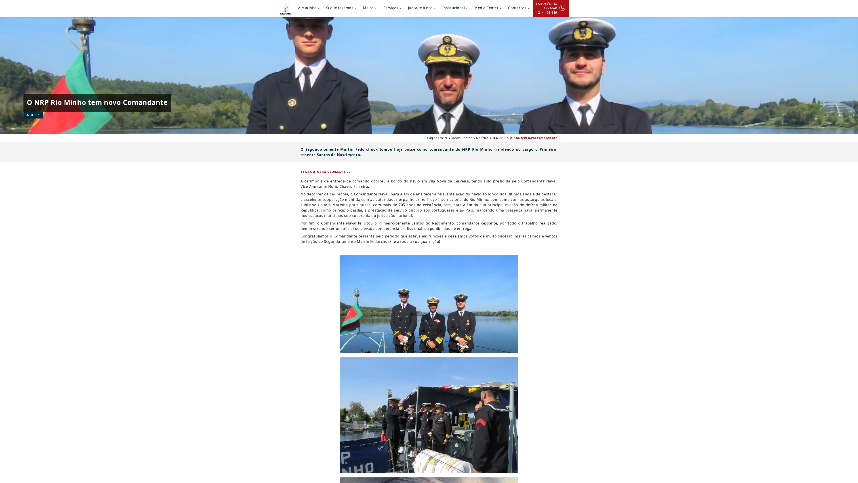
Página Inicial (437, 138)
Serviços (390, 7)
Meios (368, 7)
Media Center (486, 7)
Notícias (482, 138)
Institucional (453, 7)
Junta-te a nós (420, 7)
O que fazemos (339, 7)
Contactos (517, 7)
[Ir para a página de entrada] (285, 8)
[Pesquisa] (289, 25)
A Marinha (307, 7)
